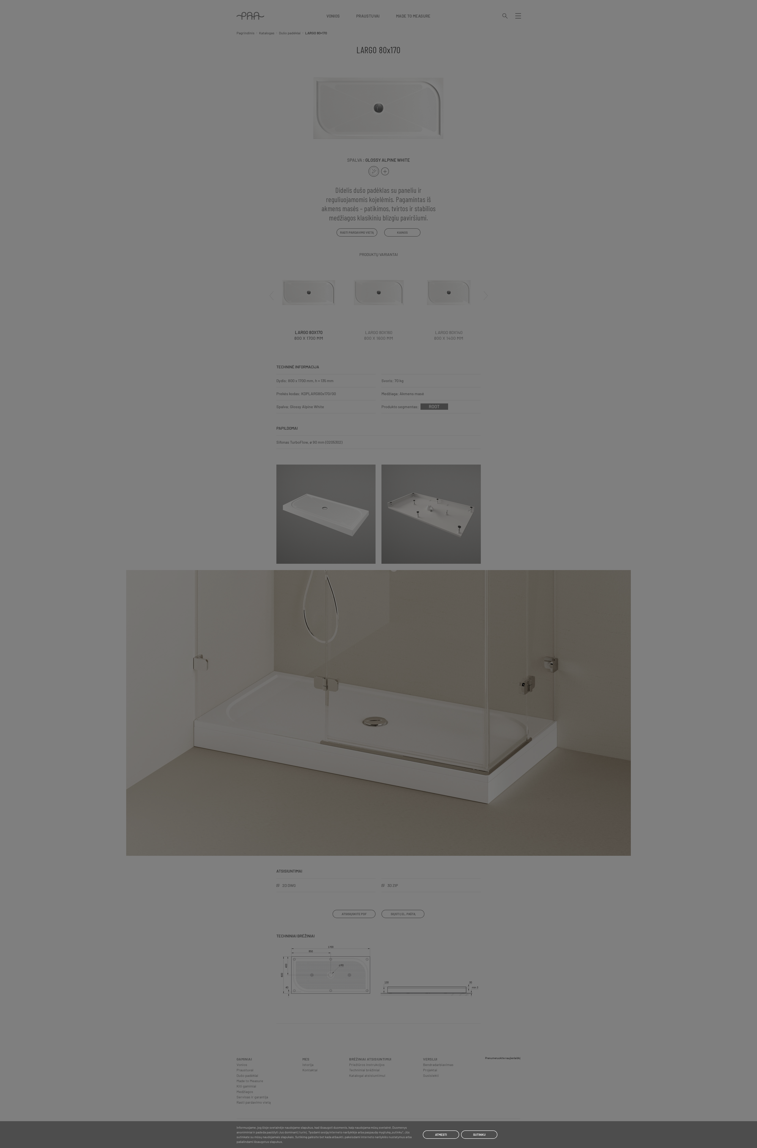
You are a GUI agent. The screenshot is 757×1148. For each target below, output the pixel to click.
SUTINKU (479, 1134)
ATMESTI (441, 1134)
